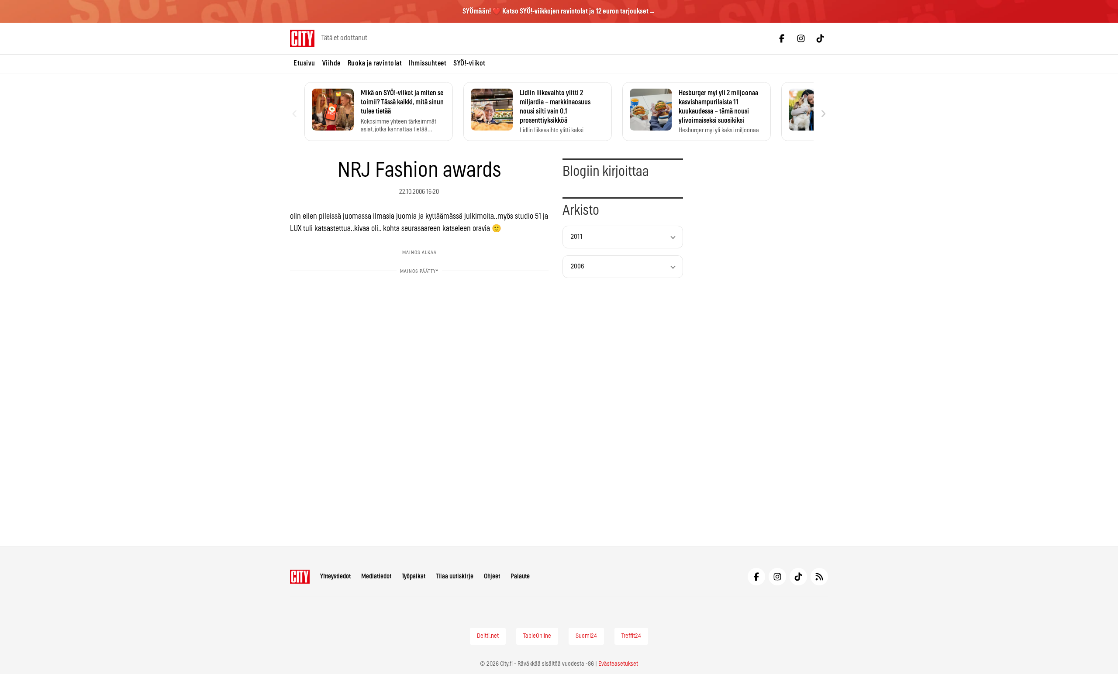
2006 (577, 266)
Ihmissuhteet (427, 63)
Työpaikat (413, 576)
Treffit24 (631, 636)
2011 (577, 237)
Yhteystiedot (335, 576)
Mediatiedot (376, 576)
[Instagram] (801, 38)
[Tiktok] (820, 38)
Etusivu (304, 63)
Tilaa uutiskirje (454, 576)
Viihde (331, 63)
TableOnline (537, 636)
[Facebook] (782, 38)
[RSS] (819, 576)
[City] (300, 577)
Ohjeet (492, 576)
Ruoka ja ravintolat (375, 63)
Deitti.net (488, 636)
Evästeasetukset (618, 664)
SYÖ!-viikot (469, 63)
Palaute (520, 576)
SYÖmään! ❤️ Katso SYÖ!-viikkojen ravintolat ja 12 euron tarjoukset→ (559, 11)
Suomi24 (586, 636)
